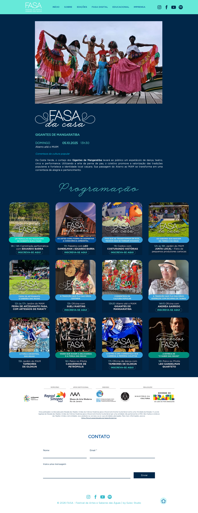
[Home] (163, 500)
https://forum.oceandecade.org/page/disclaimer (99, 418)
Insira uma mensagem (54, 464)
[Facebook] (166, 7)
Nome (46, 450)
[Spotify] (181, 7)
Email (92, 450)
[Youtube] (173, 7)
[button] (82, 7)
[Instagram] (159, 7)
